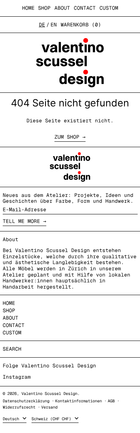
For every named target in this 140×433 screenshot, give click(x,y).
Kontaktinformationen (78, 400)
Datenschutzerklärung (26, 400)
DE (42, 25)
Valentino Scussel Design (49, 393)
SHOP (44, 8)
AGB (111, 400)
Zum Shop (66, 137)
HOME (28, 8)
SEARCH (12, 349)
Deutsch (12, 418)
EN (54, 25)
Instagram (17, 377)
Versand (49, 407)
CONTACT (85, 8)
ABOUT (62, 8)
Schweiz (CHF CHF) (53, 418)
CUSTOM (109, 8)
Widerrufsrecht (19, 407)
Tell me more (21, 221)
